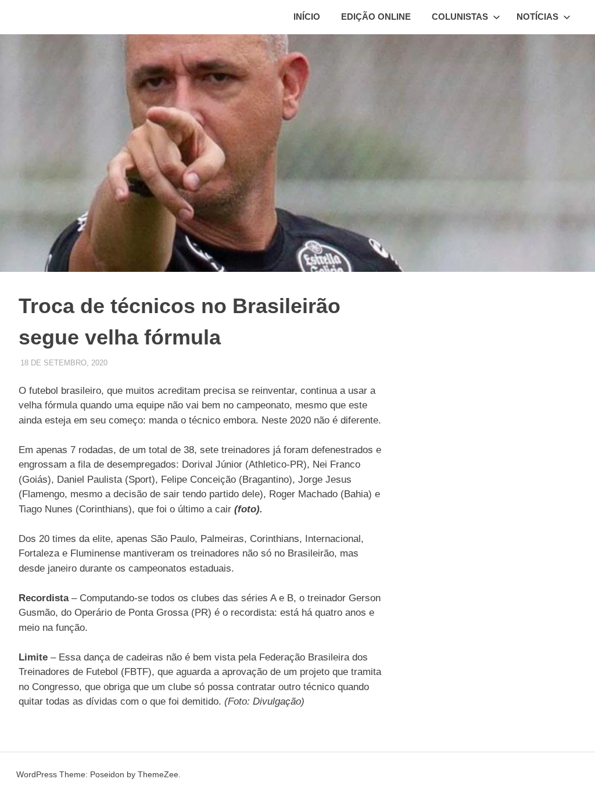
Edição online (376, 16)
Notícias (537, 16)
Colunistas (460, 16)
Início (306, 16)
